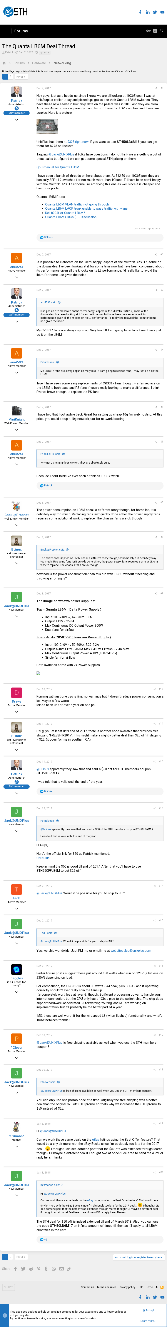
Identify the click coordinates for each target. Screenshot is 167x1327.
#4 (162, 349)
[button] (6, 31)
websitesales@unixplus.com (131, 951)
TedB (16, 898)
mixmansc (17, 1136)
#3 (162, 289)
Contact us (87, 1287)
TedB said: (46, 933)
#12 (161, 761)
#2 (162, 254)
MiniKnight (16, 419)
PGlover (16, 1048)
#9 (162, 593)
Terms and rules (106, 1287)
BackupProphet (17, 515)
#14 (161, 885)
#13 (161, 808)
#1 (162, 88)
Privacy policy (127, 1287)
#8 (162, 537)
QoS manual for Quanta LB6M (58, 167)
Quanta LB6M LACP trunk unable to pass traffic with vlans (86, 208)
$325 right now (77, 142)
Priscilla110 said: (50, 454)
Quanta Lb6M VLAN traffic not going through (77, 204)
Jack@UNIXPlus (16, 606)
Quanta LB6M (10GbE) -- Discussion (71, 217)
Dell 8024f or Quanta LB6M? (65, 213)
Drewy (16, 701)
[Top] (156, 1287)
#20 (161, 1172)
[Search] (161, 31)
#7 (162, 502)
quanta (44, 52)
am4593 (16, 267)
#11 (161, 723)
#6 (162, 441)
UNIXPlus (43, 858)
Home (149, 1287)
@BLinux (43, 769)
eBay (95, 1140)
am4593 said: (48, 302)
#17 (161, 1035)
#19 (161, 1123)
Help (140, 1287)
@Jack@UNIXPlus (61, 154)
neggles (16, 978)
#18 (161, 1069)
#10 (161, 689)
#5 (162, 407)
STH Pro (8, 1287)
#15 (161, 920)
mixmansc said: (50, 1185)
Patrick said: (47, 362)
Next (20, 77)
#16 (161, 965)
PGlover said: (48, 1082)
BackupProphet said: (52, 549)
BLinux (16, 549)
